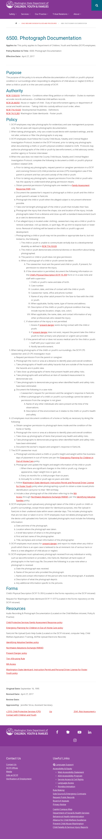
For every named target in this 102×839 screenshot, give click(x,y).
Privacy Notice (59, 804)
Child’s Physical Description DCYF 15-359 (48, 275)
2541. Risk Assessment (85, 711)
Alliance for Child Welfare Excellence (69, 820)
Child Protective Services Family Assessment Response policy (34, 622)
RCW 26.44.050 (13, 102)
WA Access (11, 664)
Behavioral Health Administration (68, 816)
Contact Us (11, 764)
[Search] (96, 5)
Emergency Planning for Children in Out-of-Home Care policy (34, 627)
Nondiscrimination (66, 786)
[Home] (27, 4)
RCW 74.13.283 (13, 113)
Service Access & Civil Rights (71, 779)
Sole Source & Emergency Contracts (69, 793)
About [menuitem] (75, 15)
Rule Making (59, 790)
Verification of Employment (18, 778)
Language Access (66, 783)
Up (50, 711)
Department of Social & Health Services (71, 813)
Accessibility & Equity (62, 768)
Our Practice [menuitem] (39, 15)
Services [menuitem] (24, 15)
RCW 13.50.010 (13, 95)
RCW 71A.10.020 (13, 109)
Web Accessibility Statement (71, 772)
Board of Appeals (61, 800)
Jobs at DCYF (12, 775)
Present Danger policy (16, 653)
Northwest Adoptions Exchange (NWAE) (49, 497)
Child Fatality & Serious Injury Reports (70, 827)
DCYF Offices (12, 768)
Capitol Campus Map (62, 809)
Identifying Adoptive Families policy (22, 642)
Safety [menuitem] (10, 15)
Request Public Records (64, 797)
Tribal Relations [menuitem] (58, 15)
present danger (47, 325)
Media (9, 771)
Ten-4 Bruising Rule (15, 658)
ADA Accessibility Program (70, 775)
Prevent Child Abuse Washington (68, 823)
